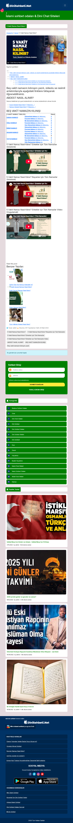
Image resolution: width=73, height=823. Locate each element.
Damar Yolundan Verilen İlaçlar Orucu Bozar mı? (22, 741)
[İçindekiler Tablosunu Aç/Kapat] (7, 71)
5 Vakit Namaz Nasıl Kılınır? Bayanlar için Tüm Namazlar (46, 332)
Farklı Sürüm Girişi (36, 390)
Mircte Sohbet (10, 812)
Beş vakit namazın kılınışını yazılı (18, 346)
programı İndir (22, 726)
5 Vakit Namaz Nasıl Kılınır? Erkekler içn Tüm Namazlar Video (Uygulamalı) (36, 84)
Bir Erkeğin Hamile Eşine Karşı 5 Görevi (20, 707)
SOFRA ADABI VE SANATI (16, 756)
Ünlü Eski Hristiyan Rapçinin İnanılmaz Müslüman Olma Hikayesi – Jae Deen (32, 652)
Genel (16, 33)
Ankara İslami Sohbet (13, 802)
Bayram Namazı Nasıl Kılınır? (16, 751)
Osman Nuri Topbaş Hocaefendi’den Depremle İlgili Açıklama (25, 760)
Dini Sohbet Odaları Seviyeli (15, 807)
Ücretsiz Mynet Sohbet (14, 746)
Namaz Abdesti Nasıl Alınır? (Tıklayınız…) (22, 107)
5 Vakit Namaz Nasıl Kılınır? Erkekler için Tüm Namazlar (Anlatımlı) (34, 81)
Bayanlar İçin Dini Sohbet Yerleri (17, 797)
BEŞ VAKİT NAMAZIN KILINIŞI (19, 79)
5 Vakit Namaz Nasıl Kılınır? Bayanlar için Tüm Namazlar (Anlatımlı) (34, 82)
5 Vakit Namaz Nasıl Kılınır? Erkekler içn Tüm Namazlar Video (27, 339)
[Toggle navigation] (64, 5)
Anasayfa (9, 33)
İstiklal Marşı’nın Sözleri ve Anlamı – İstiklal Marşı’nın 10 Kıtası (28, 542)
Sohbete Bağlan (36, 384)
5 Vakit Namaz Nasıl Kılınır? (16, 332)
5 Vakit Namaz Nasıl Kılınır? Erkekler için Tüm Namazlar (25, 335)
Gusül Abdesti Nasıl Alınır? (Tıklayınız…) (22, 105)
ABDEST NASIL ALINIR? (17, 77)
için (34, 142)
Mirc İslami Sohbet (12, 793)
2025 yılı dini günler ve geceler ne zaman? (21, 597)
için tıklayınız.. (35, 116)
